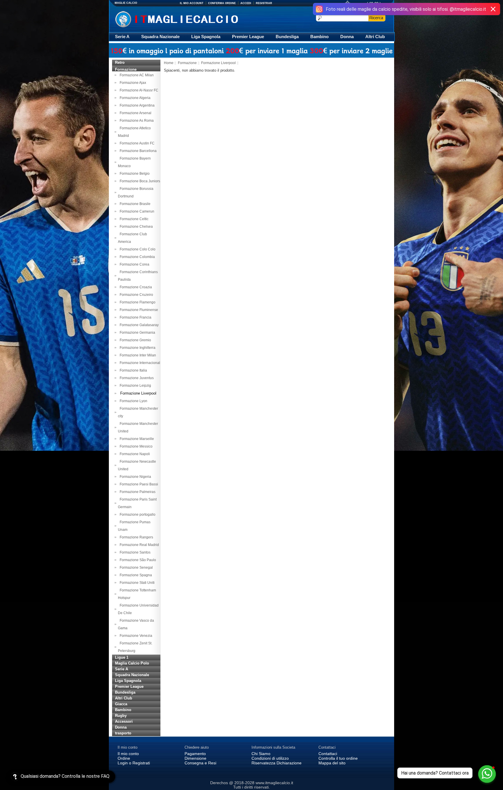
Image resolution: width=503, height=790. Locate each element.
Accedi (245, 3)
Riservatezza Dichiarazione (277, 763)
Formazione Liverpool (218, 63)
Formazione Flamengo (136, 302)
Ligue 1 (121, 657)
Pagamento (195, 753)
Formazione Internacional (139, 363)
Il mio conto (128, 753)
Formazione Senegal (135, 567)
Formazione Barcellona (137, 151)
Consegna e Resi (200, 763)
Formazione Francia (134, 317)
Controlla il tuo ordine (338, 758)
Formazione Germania (136, 333)
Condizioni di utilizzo (270, 758)
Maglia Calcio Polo (132, 663)
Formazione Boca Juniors (139, 181)
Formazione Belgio (134, 174)
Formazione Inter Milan (137, 355)
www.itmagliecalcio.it (274, 782)
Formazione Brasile (134, 204)
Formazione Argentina (136, 105)
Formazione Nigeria (134, 477)
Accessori (124, 721)
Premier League (248, 36)
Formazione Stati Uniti (136, 583)
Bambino (319, 36)
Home (168, 63)
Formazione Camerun (136, 211)
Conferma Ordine (222, 3)
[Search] (376, 18)
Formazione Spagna (135, 575)
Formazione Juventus (136, 378)
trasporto (123, 733)
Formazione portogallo (136, 514)
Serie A (122, 36)
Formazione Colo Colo (136, 249)
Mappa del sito (332, 763)
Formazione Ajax (132, 83)
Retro (120, 62)
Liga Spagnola (205, 36)
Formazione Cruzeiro (135, 295)
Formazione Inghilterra (136, 348)
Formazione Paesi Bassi (138, 484)
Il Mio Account (191, 3)
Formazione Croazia (135, 287)
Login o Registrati (134, 763)
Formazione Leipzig (134, 385)
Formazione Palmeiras (136, 492)
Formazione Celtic (133, 219)
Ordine (124, 758)
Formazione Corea (133, 264)
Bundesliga (287, 36)
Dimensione (195, 758)
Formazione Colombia (136, 257)
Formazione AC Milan (136, 75)
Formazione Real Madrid (138, 545)
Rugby (121, 715)
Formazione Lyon (132, 401)
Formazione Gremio (134, 340)
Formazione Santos (134, 552)
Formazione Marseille (136, 439)
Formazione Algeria (134, 98)
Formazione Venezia (135, 636)
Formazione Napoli (134, 454)
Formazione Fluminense (138, 310)
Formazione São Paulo (137, 560)
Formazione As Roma (136, 121)
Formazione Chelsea (135, 227)
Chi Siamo (261, 753)
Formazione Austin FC (136, 143)
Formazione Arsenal (134, 113)
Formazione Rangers (135, 537)
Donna (347, 36)
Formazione (187, 63)
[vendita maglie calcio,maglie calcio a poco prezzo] (189, 18)
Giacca (121, 704)
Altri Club (375, 36)
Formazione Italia (132, 370)
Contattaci (327, 753)
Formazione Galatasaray (138, 325)
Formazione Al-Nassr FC (138, 90)
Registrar (264, 3)
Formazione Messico (135, 446)
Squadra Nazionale (160, 36)
